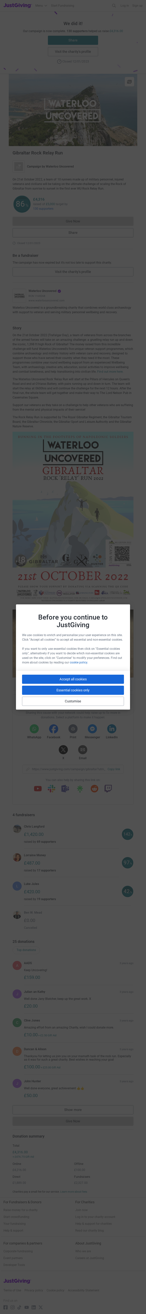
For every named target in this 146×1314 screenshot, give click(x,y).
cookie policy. (79, 662)
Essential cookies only (73, 690)
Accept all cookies (73, 679)
